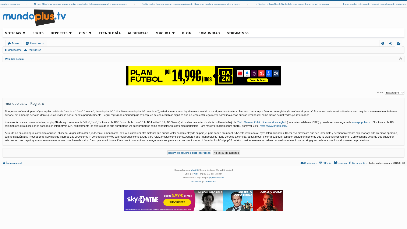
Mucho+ (163, 33)
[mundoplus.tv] (34, 17)
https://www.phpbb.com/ (273, 125)
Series (38, 33)
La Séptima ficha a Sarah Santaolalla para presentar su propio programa (289, 4)
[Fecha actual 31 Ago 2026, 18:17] (400, 59)
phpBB (194, 170)
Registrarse (34, 50)
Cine (83, 33)
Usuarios (35, 43)
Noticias (13, 33)
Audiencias (138, 33)
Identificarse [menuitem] (391, 44)
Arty (196, 174)
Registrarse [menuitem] (399, 44)
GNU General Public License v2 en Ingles (262, 122)
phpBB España (216, 177)
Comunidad (209, 33)
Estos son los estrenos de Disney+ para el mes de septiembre (372, 4)
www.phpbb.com (361, 122)
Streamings (238, 33)
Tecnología (110, 33)
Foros (15, 43)
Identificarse (15, 50)
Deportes (59, 33)
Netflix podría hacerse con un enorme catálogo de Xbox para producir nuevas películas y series (188, 4)
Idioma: (380, 92)
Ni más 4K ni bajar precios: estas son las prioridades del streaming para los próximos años (78, 4)
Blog (186, 33)
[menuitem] (382, 43)
